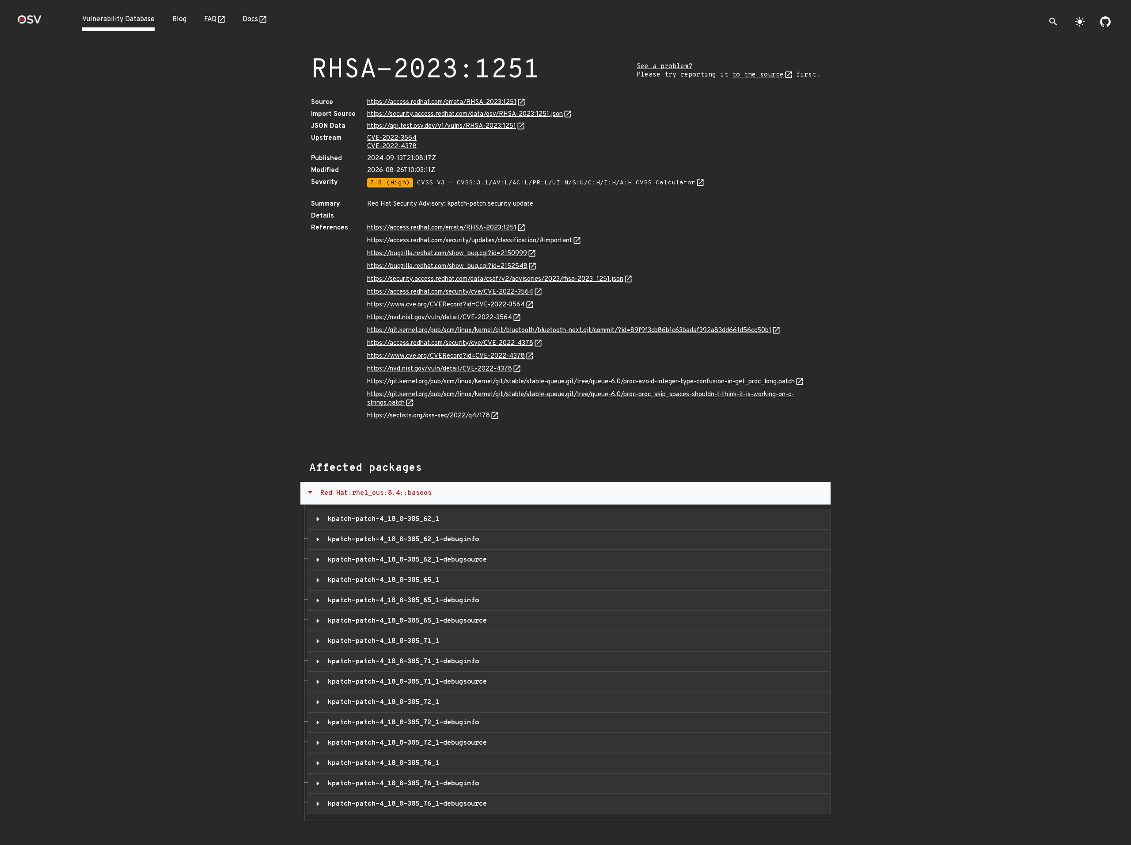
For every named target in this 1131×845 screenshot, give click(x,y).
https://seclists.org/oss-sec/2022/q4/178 (428, 416)
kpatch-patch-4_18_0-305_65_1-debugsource (405, 620)
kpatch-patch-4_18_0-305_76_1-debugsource (405, 803)
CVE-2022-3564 (392, 138)
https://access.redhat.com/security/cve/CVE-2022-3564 (450, 292)
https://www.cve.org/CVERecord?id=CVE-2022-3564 (446, 305)
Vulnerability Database (118, 19)
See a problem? (664, 66)
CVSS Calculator (665, 183)
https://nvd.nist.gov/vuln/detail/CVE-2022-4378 (439, 369)
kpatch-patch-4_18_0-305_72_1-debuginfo (401, 722)
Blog (179, 19)
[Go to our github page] (1105, 21)
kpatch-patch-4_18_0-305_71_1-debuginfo (401, 661)
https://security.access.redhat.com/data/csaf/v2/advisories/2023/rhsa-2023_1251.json (495, 279)
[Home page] (30, 22)
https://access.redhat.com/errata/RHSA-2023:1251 (441, 102)
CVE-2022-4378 (392, 146)
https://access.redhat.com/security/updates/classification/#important (469, 241)
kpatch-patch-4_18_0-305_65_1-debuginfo (401, 600)
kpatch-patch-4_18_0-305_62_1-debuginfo (401, 539)
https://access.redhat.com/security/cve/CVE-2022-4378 (450, 343)
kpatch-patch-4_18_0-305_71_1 (381, 641)
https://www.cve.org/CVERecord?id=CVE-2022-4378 (446, 356)
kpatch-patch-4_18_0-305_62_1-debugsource (405, 559)
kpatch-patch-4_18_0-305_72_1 (381, 702)
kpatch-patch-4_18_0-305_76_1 (381, 763)
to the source (758, 75)
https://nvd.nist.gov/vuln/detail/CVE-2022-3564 (439, 318)
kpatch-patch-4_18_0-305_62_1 (381, 519)
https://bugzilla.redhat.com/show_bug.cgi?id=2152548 (447, 266)
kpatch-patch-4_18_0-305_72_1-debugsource (405, 742)
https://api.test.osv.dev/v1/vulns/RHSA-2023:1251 (441, 126)
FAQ (210, 19)
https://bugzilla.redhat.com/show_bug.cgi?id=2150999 (447, 253)
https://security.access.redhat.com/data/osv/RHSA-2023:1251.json (465, 114)
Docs (250, 19)
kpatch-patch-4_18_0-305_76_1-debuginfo (401, 783)
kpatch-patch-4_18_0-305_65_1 (381, 580)
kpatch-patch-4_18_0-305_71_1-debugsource (405, 681)
